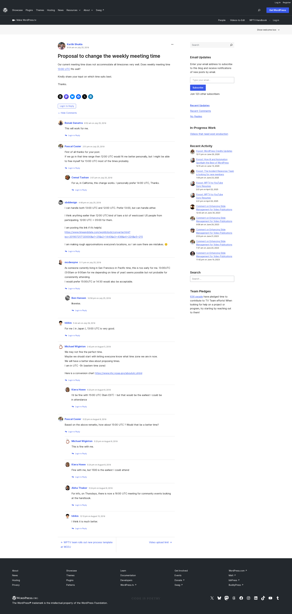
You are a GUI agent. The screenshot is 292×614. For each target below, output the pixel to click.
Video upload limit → (160, 542)
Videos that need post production (209, 133)
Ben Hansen (78, 297)
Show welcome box (266, 29)
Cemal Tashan (80, 177)
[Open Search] (259, 10)
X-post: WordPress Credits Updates (214, 151)
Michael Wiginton (75, 346)
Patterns (70, 585)
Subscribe (198, 87)
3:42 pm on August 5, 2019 (99, 347)
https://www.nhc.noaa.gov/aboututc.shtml (118, 373)
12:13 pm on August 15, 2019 (92, 516)
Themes (70, 575)
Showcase (71, 570)
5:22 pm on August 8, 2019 (94, 419)
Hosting (16, 580)
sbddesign (71, 202)
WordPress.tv (128, 585)
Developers (126, 580)
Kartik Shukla (74, 44)
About (15, 570)
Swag (179, 585)
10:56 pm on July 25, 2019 (99, 298)
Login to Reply (67, 106)
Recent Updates (200, 105)
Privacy (16, 585)
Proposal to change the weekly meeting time (109, 56)
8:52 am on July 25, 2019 (95, 123)
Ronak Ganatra (74, 122)
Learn (123, 570)
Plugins (69, 580)
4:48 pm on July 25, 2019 (90, 203)
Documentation (128, 575)
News (15, 575)
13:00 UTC (64, 69)
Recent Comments (200, 110)
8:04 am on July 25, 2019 (78, 47)
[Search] (231, 45)
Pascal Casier (73, 146)
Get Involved (181, 570)
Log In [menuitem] (278, 2)
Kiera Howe (78, 389)
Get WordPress (277, 10)
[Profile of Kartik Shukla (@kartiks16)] (61, 46)
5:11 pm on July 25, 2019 (90, 262)
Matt (232, 575)
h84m (68, 322)
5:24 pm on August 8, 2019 (99, 465)
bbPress (234, 580)
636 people (196, 296)
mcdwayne (71, 262)
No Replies (196, 116)
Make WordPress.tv (26, 20)
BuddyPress (236, 585)
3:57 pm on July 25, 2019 (101, 178)
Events (178, 575)
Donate (180, 580)
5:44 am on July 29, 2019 (84, 323)
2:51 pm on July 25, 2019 (93, 147)
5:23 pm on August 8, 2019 (99, 390)
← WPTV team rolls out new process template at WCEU (87, 544)
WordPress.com (238, 570)
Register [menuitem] (287, 2)
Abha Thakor (79, 487)
